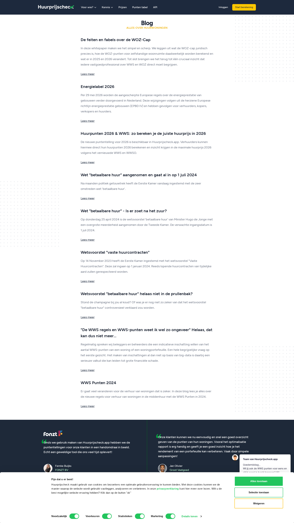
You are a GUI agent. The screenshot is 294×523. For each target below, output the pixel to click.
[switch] (107, 516)
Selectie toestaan (259, 492)
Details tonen (189, 516)
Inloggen (223, 7)
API (155, 7)
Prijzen (122, 7)
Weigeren (259, 503)
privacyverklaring (168, 488)
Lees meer (88, 74)
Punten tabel (140, 7)
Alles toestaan (258, 481)
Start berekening (244, 7)
